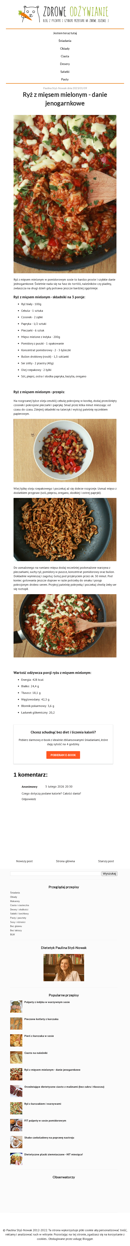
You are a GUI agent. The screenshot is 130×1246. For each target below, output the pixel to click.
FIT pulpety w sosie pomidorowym (45, 1120)
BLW (12, 934)
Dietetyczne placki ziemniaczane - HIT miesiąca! (53, 1154)
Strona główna (65, 861)
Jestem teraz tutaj (65, 33)
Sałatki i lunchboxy (19, 913)
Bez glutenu (16, 926)
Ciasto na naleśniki (35, 1053)
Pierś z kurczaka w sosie (39, 1036)
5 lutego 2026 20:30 (58, 786)
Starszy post (106, 861)
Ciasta (65, 56)
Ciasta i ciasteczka (19, 905)
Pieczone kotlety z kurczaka (41, 1019)
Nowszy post (24, 861)
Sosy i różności (17, 922)
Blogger (87, 1239)
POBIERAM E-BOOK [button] (63, 755)
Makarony (15, 901)
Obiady (65, 48)
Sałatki (64, 71)
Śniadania (65, 41)
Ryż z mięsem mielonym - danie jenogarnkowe (52, 1069)
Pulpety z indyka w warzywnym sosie (47, 1002)
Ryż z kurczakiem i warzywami (42, 1103)
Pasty (65, 79)
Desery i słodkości (19, 909)
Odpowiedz (29, 799)
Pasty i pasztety (18, 918)
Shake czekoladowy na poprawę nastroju (49, 1137)
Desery (65, 64)
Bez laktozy (16, 930)
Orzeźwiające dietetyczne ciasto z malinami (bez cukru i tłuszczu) (64, 1086)
